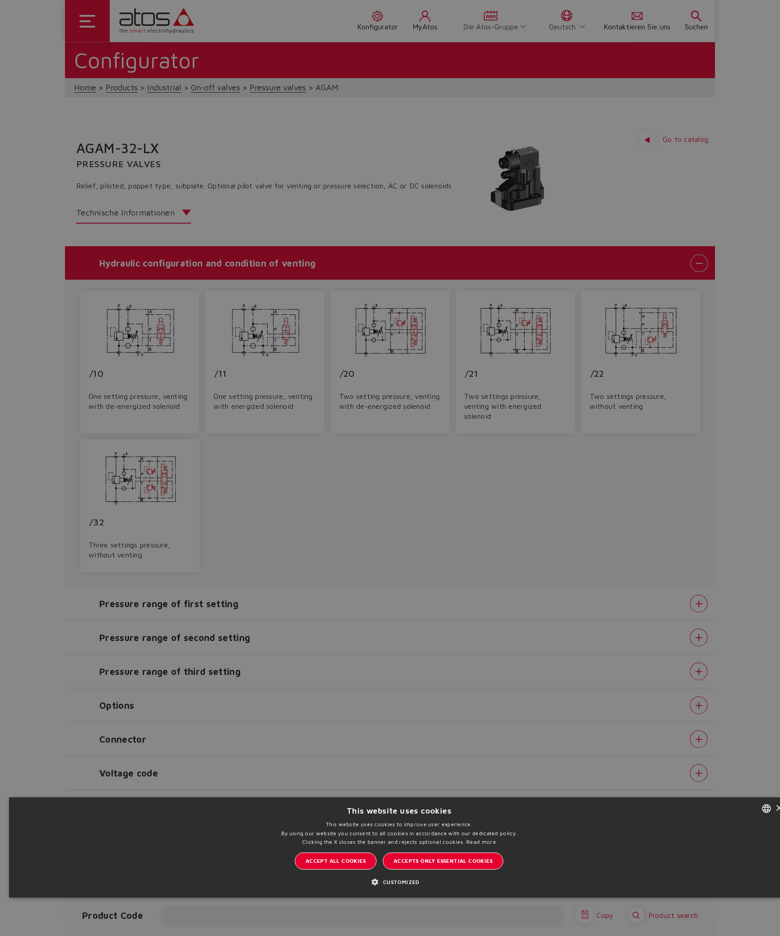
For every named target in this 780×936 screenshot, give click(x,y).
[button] (398, 881)
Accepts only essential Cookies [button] (443, 860)
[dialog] (390, 468)
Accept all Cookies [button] (336, 860)
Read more (481, 841)
